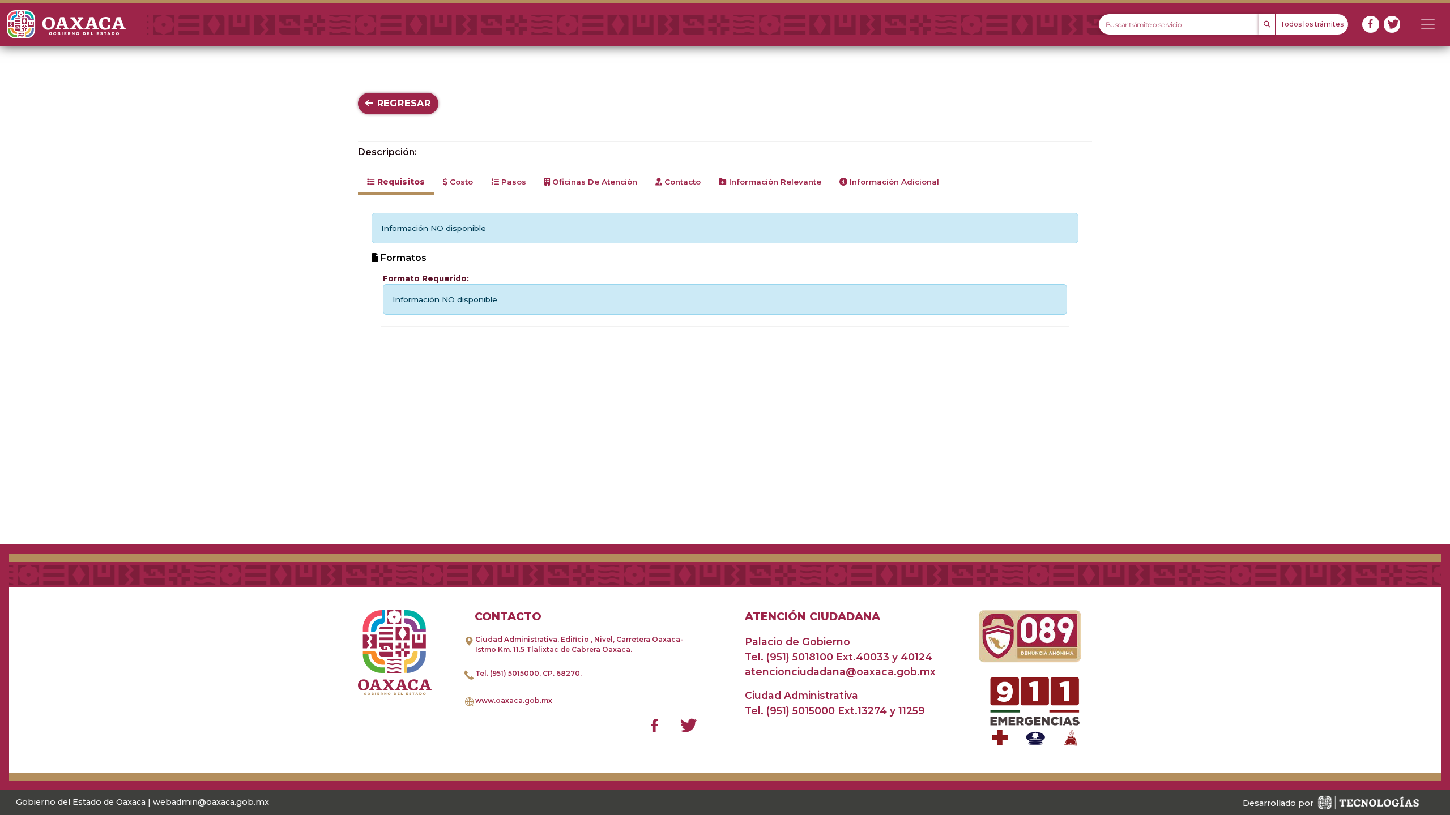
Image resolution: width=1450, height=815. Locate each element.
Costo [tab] (460, 181)
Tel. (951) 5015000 (507, 673)
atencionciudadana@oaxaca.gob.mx (840, 671)
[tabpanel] (725, 270)
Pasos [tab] (512, 181)
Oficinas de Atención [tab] (593, 181)
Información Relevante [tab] (774, 181)
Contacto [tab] (681, 181)
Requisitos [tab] (400, 181)
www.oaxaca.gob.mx (513, 700)
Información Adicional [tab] (893, 181)
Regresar (402, 103)
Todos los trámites (1312, 24)
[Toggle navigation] (1428, 24)
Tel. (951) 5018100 (789, 657)
